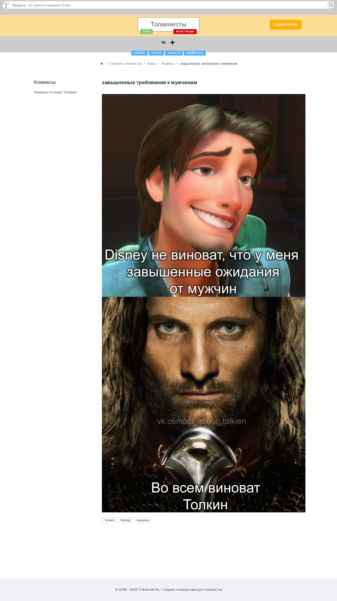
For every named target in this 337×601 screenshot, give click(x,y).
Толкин (109, 520)
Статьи (156, 53)
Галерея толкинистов (125, 63)
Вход (146, 31)
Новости (174, 53)
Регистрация (185, 31)
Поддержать (285, 24)
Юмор (151, 63)
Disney (126, 520)
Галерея (139, 53)
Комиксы (168, 63)
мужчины (143, 520)
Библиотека (195, 53)
